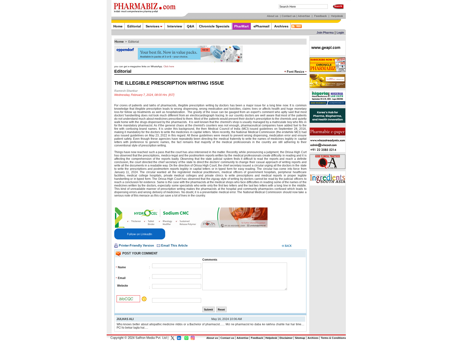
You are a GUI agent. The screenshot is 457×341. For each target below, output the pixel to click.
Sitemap (300, 337)
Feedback (257, 337)
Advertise (242, 337)
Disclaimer (286, 337)
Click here (169, 66)
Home (119, 41)
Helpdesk (271, 337)
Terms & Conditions (333, 337)
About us (212, 337)
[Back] (286, 246)
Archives (313, 337)
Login (340, 32)
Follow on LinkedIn (139, 234)
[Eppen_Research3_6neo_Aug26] (178, 61)
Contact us (227, 337)
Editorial (133, 41)
